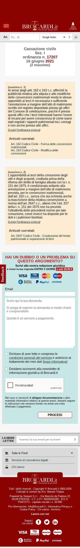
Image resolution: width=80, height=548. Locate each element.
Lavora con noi (40, 513)
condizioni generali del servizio (30, 357)
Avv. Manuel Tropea (52, 491)
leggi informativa (55, 361)
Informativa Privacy (59, 506)
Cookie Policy (27, 509)
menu (6, 26)
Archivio (55, 509)
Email (9, 289)
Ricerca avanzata (76, 37)
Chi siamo (43, 509)
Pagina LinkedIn (55, 520)
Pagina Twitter (47, 520)
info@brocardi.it (37, 506)
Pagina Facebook (38, 520)
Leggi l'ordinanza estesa (24, 130)
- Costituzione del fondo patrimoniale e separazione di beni (40, 237)
